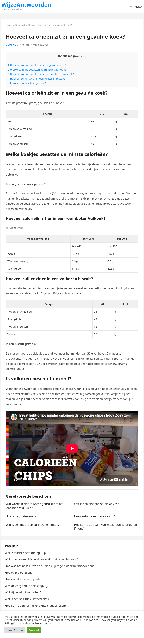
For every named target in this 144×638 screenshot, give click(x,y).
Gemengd (20, 25)
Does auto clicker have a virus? (94, 516)
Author (25, 44)
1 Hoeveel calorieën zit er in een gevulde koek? (37, 65)
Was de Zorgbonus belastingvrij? (26, 586)
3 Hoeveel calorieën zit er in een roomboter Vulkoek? (41, 74)
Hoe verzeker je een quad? (22, 579)
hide (82, 56)
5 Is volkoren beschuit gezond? (27, 83)
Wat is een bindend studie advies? (96, 504)
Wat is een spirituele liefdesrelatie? (28, 599)
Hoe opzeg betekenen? (21, 516)
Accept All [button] (34, 629)
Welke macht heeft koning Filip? (26, 553)
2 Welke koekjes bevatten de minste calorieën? (37, 69)
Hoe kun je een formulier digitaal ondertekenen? (37, 606)
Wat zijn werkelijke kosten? (23, 592)
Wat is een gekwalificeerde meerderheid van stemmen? (41, 559)
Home (9, 25)
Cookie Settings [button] (14, 629)
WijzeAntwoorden (26, 4)
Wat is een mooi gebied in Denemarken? (32, 525)
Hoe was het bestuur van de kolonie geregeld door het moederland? (50, 566)
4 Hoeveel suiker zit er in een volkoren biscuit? (36, 78)
